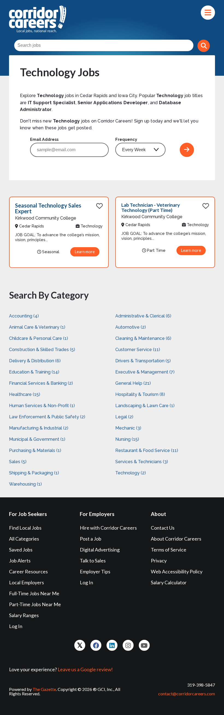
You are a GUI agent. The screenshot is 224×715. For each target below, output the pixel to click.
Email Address (44, 139)
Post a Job (90, 539)
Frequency (126, 139)
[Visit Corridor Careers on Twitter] (79, 645)
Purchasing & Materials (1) (35, 450)
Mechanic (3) (128, 428)
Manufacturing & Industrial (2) (38, 428)
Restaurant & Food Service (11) (146, 450)
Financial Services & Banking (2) (41, 383)
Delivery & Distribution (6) (35, 360)
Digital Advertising (100, 550)
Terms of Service (168, 550)
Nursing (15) (127, 439)
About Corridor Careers (176, 539)
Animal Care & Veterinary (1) (37, 327)
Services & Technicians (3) (141, 461)
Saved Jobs (21, 550)
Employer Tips (95, 571)
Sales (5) (17, 461)
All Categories (24, 539)
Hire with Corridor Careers (108, 528)
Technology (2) (130, 472)
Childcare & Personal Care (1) (38, 338)
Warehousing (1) (25, 484)
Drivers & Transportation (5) (143, 360)
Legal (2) (124, 416)
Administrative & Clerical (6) (143, 316)
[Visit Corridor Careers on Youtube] (144, 645)
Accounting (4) (24, 316)
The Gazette (44, 689)
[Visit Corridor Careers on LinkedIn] (112, 645)
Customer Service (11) (137, 349)
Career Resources (28, 571)
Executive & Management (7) (145, 372)
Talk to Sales (93, 561)
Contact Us (163, 528)
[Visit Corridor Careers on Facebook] (95, 645)
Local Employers (26, 582)
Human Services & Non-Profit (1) (42, 405)
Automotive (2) (130, 327)
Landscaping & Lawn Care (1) (145, 405)
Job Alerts (20, 561)
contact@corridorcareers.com (186, 693)
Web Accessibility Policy (176, 571)
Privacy (159, 561)
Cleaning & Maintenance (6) (143, 338)
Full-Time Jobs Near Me (34, 593)
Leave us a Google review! (85, 669)
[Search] (204, 46)
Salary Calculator (169, 582)
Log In (15, 626)
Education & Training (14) (34, 372)
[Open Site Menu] (208, 12)
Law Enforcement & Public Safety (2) (47, 416)
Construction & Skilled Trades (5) (42, 349)
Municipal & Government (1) (37, 439)
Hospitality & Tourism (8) (140, 394)
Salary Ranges (24, 615)
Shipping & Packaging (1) (34, 472)
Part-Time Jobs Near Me (35, 604)
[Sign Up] (187, 150)
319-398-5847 (201, 684)
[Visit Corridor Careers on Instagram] (128, 645)
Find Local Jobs (25, 528)
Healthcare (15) (24, 394)
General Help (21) (133, 383)
